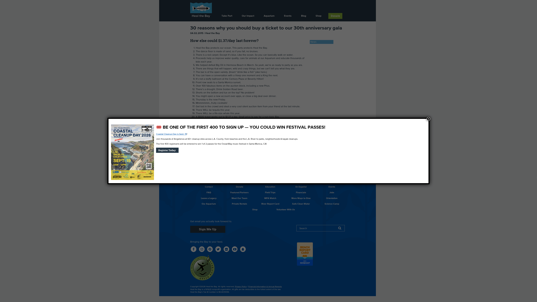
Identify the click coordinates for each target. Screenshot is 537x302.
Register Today (167, 150)
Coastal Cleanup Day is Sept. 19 (171, 134)
